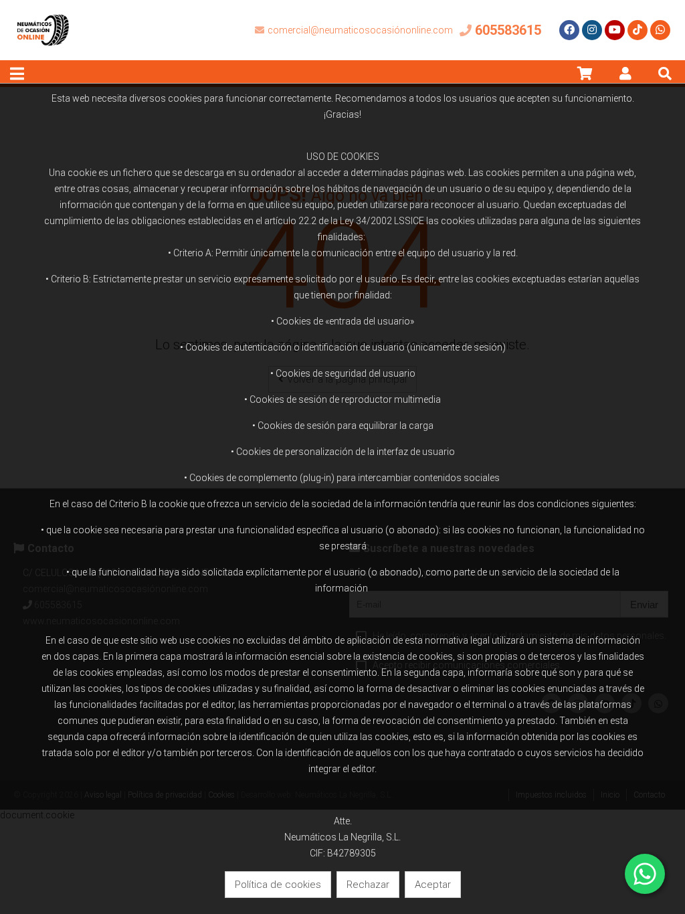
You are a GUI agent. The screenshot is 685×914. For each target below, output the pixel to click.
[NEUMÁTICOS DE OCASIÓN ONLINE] (43, 57)
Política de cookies (278, 885)
